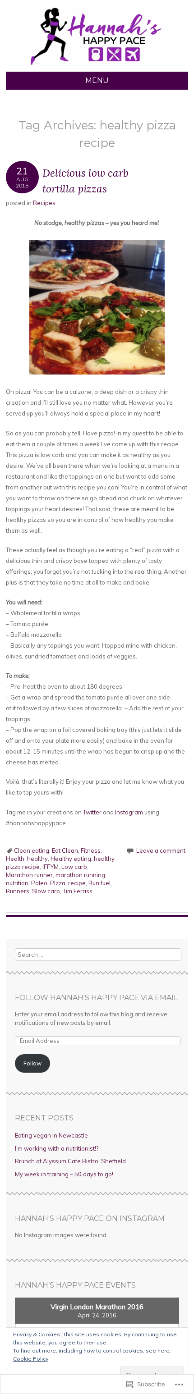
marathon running (80, 874)
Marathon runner (29, 874)
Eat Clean (65, 850)
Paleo (39, 883)
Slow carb (46, 891)
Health (15, 858)
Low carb (74, 866)
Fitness (91, 850)
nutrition (17, 883)
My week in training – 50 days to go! (64, 1174)
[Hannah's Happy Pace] (97, 66)
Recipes (44, 202)
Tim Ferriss (77, 891)
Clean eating (31, 850)
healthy (37, 858)
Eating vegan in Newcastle (51, 1135)
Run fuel (99, 883)
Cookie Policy (30, 1358)
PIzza (57, 883)
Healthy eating (71, 858)
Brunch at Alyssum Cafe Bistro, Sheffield (70, 1161)
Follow (32, 1063)
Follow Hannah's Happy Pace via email (96, 997)
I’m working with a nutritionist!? (56, 1148)
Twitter (93, 812)
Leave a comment (160, 850)
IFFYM (50, 866)
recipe (77, 883)
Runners (17, 891)
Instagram (129, 812)
